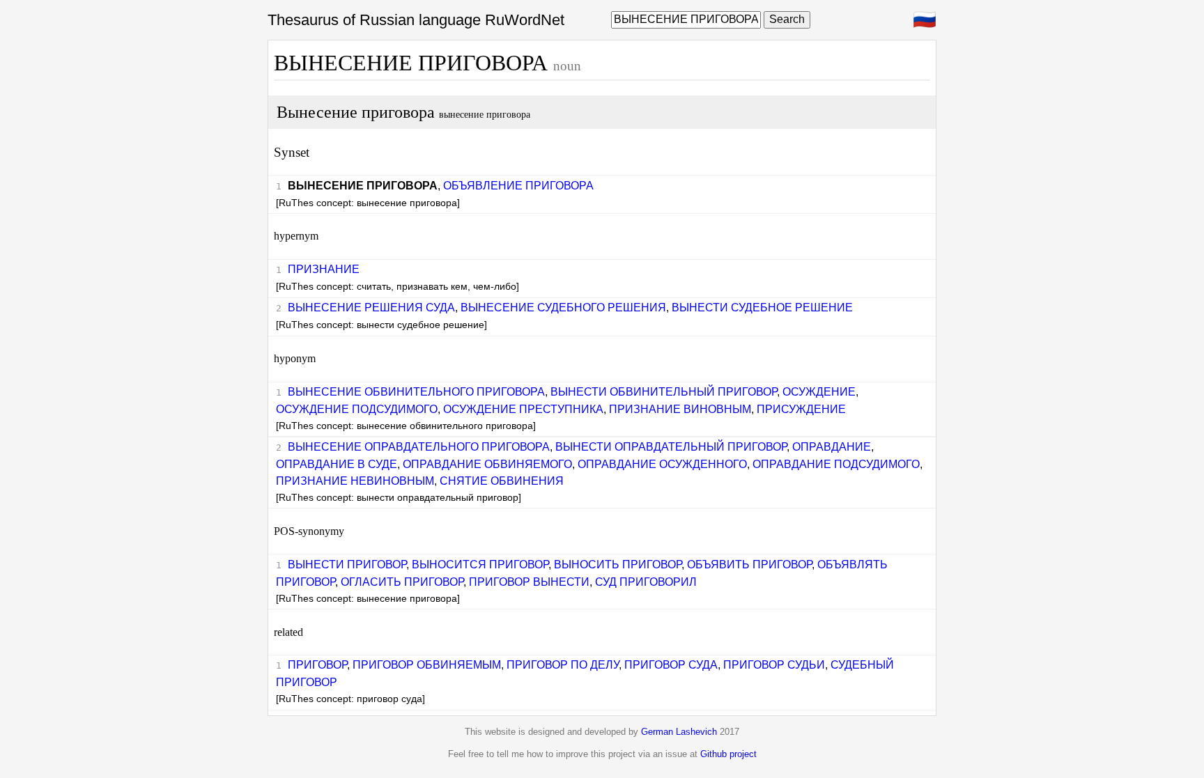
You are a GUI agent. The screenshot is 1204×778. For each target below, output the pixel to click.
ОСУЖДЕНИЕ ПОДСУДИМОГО (357, 409)
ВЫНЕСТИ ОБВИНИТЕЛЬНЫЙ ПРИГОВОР (663, 392)
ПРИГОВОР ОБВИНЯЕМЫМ (427, 665)
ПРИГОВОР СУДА (671, 665)
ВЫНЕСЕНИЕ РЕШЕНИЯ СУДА (371, 307)
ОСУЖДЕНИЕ (819, 392)
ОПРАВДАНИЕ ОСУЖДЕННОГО (662, 464)
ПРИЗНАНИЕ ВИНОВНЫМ (680, 409)
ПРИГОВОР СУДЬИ (774, 665)
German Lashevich (679, 731)
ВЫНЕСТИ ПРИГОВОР (347, 564)
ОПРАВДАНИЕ (831, 447)
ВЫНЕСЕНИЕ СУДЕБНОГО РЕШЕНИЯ (563, 307)
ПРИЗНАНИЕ (324, 269)
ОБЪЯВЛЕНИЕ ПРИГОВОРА (518, 186)
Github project (728, 754)
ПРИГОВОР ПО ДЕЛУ (563, 665)
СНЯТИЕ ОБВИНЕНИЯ (502, 481)
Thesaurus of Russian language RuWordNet (416, 20)
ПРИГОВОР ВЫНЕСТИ (529, 582)
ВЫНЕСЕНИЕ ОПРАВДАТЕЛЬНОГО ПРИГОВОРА (419, 447)
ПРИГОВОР (317, 665)
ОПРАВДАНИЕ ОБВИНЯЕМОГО (487, 464)
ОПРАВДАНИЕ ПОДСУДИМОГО (836, 464)
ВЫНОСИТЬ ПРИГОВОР (617, 564)
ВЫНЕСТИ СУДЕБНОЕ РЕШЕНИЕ (762, 307)
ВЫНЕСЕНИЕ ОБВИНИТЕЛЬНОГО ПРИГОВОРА (416, 392)
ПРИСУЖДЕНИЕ (801, 409)
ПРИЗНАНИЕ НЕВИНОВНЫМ (355, 481)
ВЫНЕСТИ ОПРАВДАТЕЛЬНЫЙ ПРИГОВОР (671, 447)
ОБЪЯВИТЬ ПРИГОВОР (749, 564)
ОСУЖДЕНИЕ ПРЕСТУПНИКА (523, 409)
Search (787, 19)
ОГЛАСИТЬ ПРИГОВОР (402, 582)
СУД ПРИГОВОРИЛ (646, 582)
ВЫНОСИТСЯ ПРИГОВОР (480, 564)
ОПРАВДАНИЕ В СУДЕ (336, 464)
